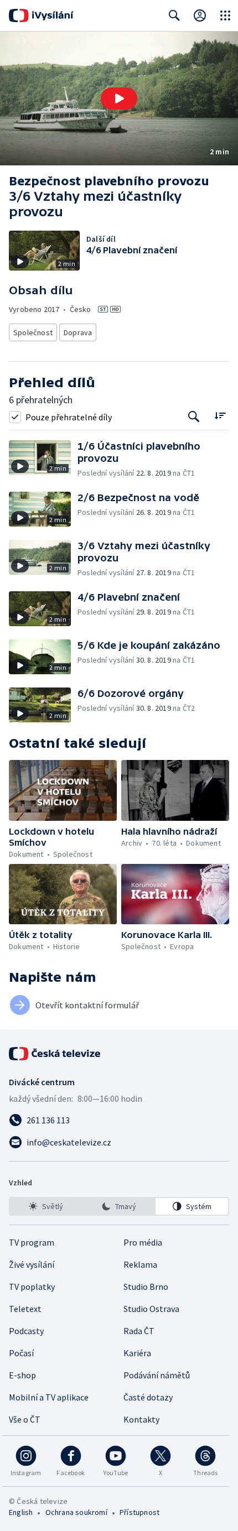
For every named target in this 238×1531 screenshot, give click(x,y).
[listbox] (119, 1206)
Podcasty (26, 1330)
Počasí (21, 1352)
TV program (31, 1242)
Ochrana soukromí (76, 1512)
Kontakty (141, 1419)
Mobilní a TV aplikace (49, 1397)
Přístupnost (139, 1512)
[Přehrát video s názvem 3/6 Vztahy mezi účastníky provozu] (119, 98)
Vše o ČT (24, 1419)
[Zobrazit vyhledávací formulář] (174, 15)
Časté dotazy (148, 1397)
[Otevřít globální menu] (225, 15)
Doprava (78, 332)
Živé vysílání (31, 1264)
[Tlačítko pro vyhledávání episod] (194, 417)
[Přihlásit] (200, 15)
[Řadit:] (220, 416)
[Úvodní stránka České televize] (55, 1053)
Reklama (140, 1264)
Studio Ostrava (151, 1308)
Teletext (25, 1308)
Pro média (142, 1242)
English (21, 1512)
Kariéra (137, 1352)
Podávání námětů (156, 1375)
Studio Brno (145, 1286)
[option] (46, 1206)
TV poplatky (32, 1286)
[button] (119, 98)
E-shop (22, 1375)
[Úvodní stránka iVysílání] (41, 15)
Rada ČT (138, 1330)
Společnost (33, 332)
